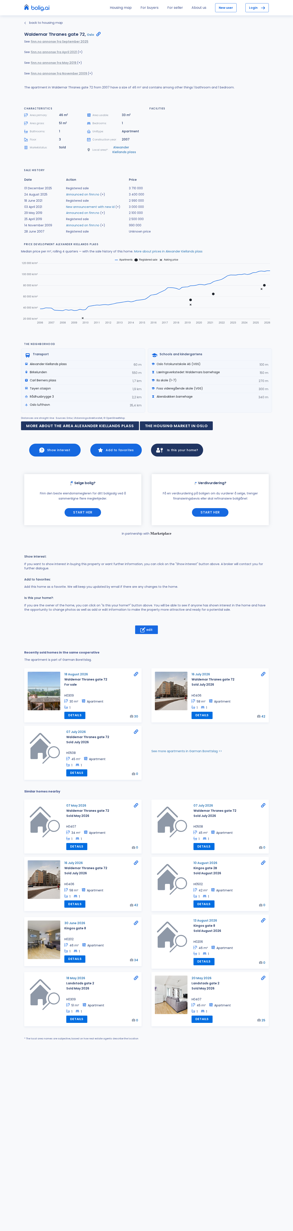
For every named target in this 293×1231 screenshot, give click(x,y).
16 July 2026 (201, 674)
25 (263, 1020)
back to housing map (45, 23)
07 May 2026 (76, 805)
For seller (175, 7)
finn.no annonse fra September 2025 (59, 41)
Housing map (121, 7)
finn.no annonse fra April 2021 (54, 52)
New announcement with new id (90, 207)
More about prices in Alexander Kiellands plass (168, 251)
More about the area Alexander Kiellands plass (80, 425)
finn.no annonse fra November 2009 (59, 73)
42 (263, 716)
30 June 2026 (74, 923)
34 (136, 960)
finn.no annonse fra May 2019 (54, 63)
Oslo (90, 35)
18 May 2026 (75, 978)
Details (75, 715)
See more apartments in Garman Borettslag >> (186, 751)
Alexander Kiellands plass (124, 149)
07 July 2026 (76, 732)
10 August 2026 (205, 863)
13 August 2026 (205, 920)
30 (136, 716)
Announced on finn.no (82, 194)
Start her (82, 512)
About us (199, 7)
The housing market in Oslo (176, 425)
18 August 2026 (76, 674)
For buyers (149, 7)
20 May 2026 (201, 978)
